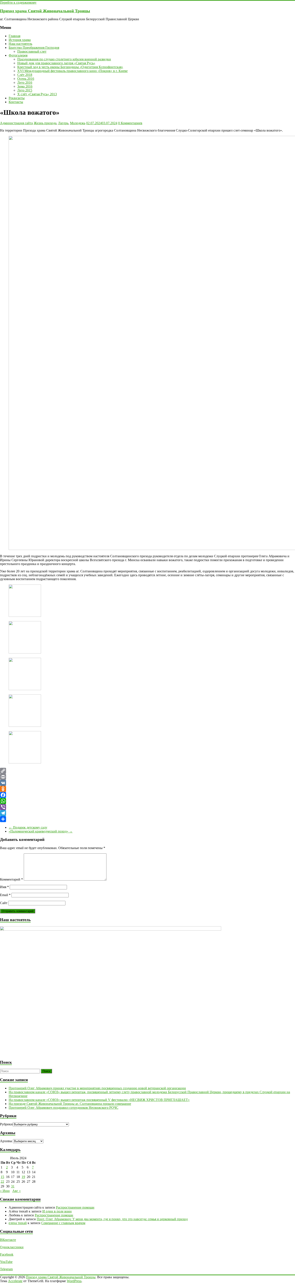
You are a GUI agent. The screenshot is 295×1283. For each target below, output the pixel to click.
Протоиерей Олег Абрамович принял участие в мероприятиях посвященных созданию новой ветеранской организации (97, 1088)
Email (5, 895)
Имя (4, 887)
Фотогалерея (18, 55)
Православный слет (31, 51)
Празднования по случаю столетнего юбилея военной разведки (64, 59)
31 (12, 1186)
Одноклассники (12, 1247)
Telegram (6, 1269)
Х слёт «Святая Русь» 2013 (37, 94)
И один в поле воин (57, 1211)
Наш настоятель (20, 44)
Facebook (6, 1254)
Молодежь (77, 123)
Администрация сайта (16, 123)
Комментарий (11, 879)
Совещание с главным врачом (63, 1223)
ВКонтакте (8, 1240)
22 (2, 1181)
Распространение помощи (75, 1207)
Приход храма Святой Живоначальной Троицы (45, 11)
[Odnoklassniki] (147, 789)
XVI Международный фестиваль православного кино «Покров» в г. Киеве (72, 71)
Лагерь (63, 123)
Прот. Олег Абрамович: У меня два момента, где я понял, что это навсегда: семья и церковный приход (112, 1219)
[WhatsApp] (147, 801)
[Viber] (147, 807)
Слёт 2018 (24, 75)
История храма (20, 40)
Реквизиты (17, 98)
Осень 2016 (25, 78)
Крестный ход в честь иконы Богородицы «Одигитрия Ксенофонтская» (70, 67)
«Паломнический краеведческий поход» (41, 831)
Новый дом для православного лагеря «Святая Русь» (56, 63)
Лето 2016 (24, 82)
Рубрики (6, 1124)
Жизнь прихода (45, 123)
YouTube (6, 1262)
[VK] (147, 783)
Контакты (16, 102)
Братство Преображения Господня (34, 47)
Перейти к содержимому (18, 2)
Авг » (16, 1191)
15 (2, 1177)
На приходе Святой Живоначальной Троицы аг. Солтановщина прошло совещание (70, 1104)
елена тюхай (18, 1223)
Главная (14, 36)
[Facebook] (147, 795)
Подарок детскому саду (28, 827)
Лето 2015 (24, 90)
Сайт (3, 903)
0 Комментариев (130, 123)
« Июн (5, 1191)
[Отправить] (147, 819)
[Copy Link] (147, 771)
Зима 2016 (24, 86)
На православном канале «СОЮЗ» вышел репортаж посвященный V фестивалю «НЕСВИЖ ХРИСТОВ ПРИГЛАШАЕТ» (99, 1100)
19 (23, 1177)
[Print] (147, 777)
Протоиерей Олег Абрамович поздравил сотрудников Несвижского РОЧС (63, 1107)
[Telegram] (147, 813)
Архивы (6, 1141)
